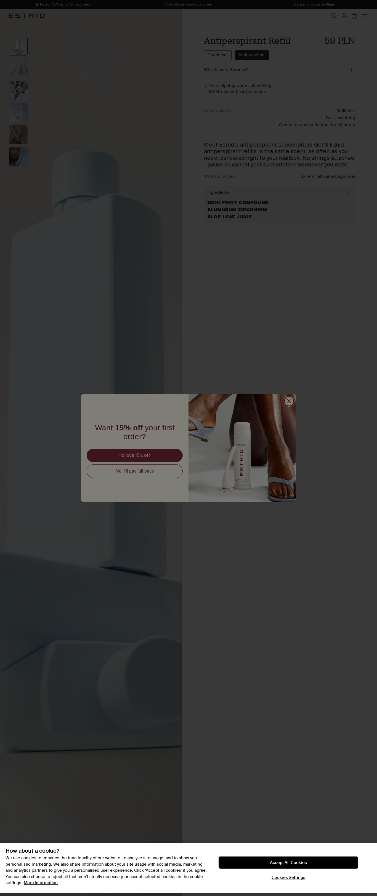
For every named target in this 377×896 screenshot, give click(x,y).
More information (41, 883)
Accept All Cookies (288, 862)
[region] (188, 868)
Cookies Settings (288, 877)
